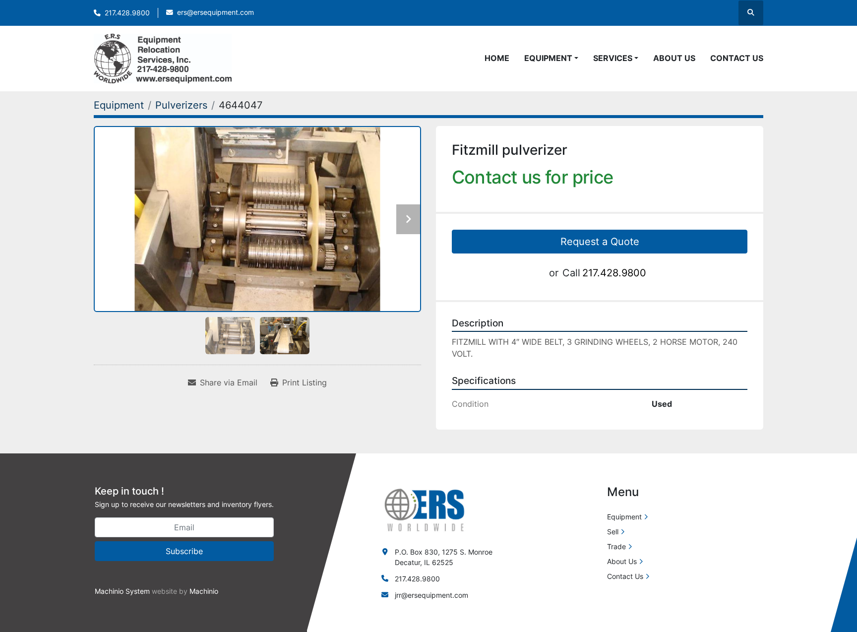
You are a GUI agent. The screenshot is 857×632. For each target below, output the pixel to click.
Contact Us (736, 58)
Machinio (203, 591)
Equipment (548, 58)
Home (497, 58)
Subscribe (184, 551)
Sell (612, 531)
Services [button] (612, 58)
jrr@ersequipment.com (431, 595)
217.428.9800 (127, 13)
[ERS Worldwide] (425, 509)
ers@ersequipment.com (215, 12)
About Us (674, 58)
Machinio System (122, 591)
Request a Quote (599, 242)
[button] (551, 58)
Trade (616, 546)
